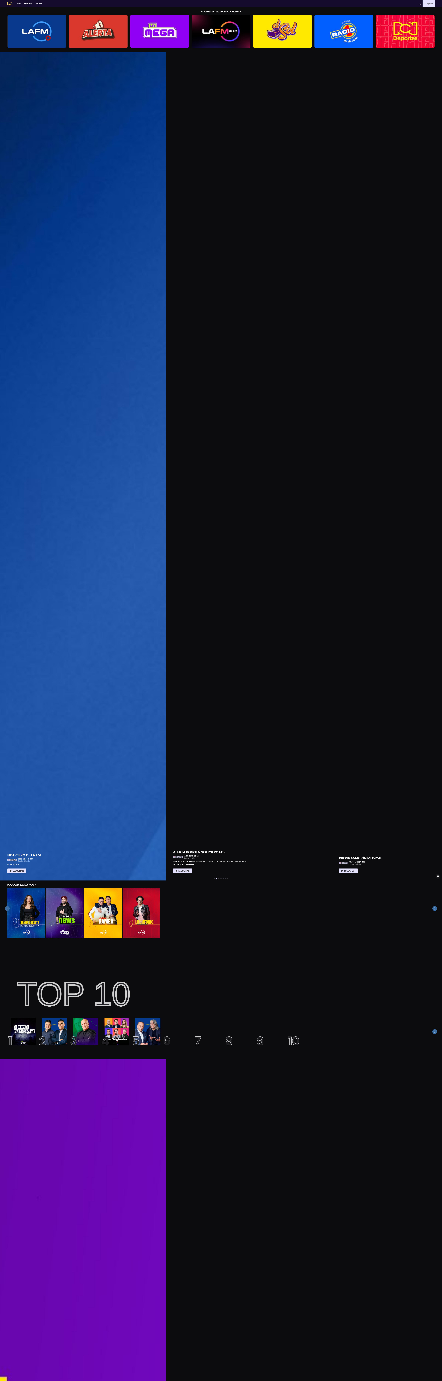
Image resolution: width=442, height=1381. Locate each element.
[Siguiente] (434, 1031)
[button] (419, 3)
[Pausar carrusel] (438, 876)
